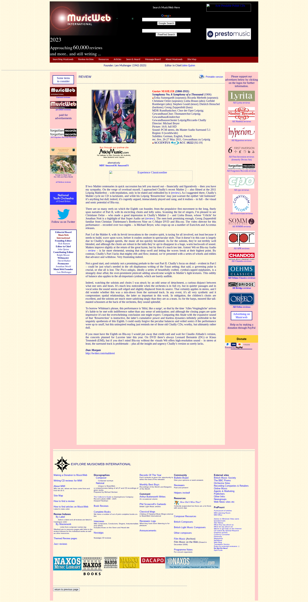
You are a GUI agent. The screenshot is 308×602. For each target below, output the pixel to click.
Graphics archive (221, 533)
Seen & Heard (133, 59)
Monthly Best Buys (149, 484)
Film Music (179, 538)
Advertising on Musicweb (241, 316)
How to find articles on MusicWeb (71, 506)
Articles (117, 59)
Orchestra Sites (222, 483)
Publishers (219, 493)
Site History (218, 523)
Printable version (214, 76)
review (175, 192)
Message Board (153, 59)
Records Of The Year (150, 475)
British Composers (183, 521)
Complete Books (102, 511)
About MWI (59, 486)
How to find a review (64, 501)
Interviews (99, 521)
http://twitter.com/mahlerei (100, 353)
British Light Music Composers (190, 527)
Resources (104, 59)
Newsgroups (220, 499)
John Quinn (188, 65)
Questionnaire (219, 521)
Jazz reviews (60, 544)
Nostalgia (98, 532)
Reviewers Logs (148, 521)
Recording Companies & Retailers (231, 485)
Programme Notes (183, 549)
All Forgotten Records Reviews (63, 137)
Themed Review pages (65, 538)
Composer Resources (185, 516)
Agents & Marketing (224, 491)
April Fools (218, 550)
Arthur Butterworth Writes (153, 496)
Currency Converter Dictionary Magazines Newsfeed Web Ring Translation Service (222, 539)
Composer (101, 477)
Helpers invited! (182, 492)
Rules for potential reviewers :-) (226, 546)
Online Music (220, 488)
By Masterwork (63, 524)
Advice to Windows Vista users (226, 519)
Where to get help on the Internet (228, 529)
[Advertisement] (196, 48)
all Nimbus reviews (63, 182)
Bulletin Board (181, 477)
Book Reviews (101, 506)
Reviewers (179, 485)
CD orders (226, 531)
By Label (60, 516)
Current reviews (63, 97)
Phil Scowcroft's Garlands (153, 504)
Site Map (191, 59)
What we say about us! (223, 527)
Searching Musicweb (63, 59)
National (100, 483)
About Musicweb (174, 59)
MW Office (218, 515)
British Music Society (225, 477)
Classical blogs (147, 511)
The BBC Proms (222, 480)
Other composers (183, 533)
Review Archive (86, 59)
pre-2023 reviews (63, 110)
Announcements (148, 530)
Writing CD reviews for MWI (68, 480)
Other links (219, 496)
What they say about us (223, 525)
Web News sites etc (224, 502)
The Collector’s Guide (102, 497)
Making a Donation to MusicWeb (70, 475)
